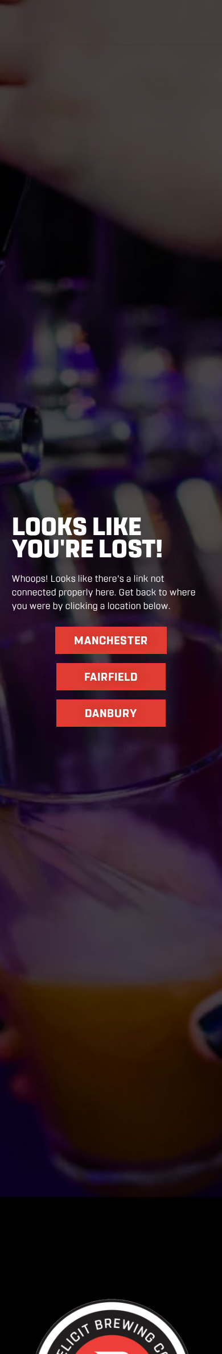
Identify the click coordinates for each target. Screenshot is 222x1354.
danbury (111, 713)
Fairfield (111, 677)
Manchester (111, 640)
